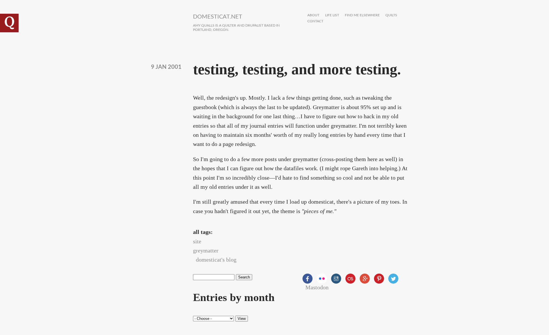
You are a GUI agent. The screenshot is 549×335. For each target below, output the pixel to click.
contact (315, 21)
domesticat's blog (216, 259)
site (197, 241)
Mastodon (317, 287)
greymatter (205, 250)
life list (332, 15)
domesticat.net (217, 17)
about (313, 15)
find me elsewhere (362, 15)
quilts (391, 15)
